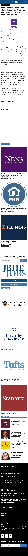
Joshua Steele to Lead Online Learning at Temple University (13, 494)
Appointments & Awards (6, 178)
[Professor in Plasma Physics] (14, 303)
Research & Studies (6, 5)
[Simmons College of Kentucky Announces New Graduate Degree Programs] (5, 423)
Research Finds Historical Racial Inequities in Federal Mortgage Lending (13, 209)
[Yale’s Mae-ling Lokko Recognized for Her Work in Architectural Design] (5, 456)
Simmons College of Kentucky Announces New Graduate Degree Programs (18, 421)
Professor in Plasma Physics (7, 317)
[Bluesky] (2, 535)
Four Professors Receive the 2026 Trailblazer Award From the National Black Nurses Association (13, 175)
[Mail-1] (6, 535)
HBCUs (12, 424)
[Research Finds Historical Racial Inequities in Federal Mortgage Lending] (14, 194)
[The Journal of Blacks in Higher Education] (14, 2)
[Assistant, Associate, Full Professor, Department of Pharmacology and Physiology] (14, 334)
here (7, 96)
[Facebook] (10, 535)
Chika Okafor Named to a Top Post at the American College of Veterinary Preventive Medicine (13, 500)
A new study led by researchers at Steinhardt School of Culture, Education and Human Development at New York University (13, 32)
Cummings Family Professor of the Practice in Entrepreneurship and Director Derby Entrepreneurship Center (12, 380)
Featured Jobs (5, 288)
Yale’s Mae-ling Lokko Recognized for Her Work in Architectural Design (18, 454)
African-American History (6, 211)
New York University (9, 101)
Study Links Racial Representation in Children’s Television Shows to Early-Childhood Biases (11, 243)
